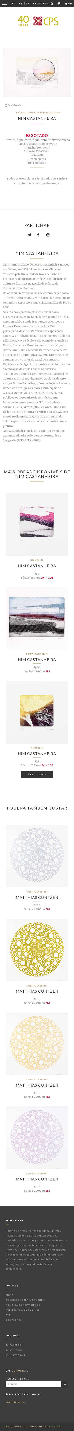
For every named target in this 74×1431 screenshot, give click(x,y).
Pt (13, 3)
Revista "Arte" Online (24, 1394)
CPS (17, 1370)
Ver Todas (37, 774)
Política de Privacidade (23, 1305)
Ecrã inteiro (15, 105)
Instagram (17, 1355)
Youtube (16, 1350)
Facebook (16, 1345)
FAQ (8, 1315)
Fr (34, 3)
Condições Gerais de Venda (25, 1300)
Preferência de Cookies (23, 1310)
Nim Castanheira (37, 118)
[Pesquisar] (52, 3)
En (21, 3)
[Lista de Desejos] (59, 3)
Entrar (43, 3)
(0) (70, 3)
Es (27, 3)
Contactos (14, 1320)
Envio (10, 1295)
